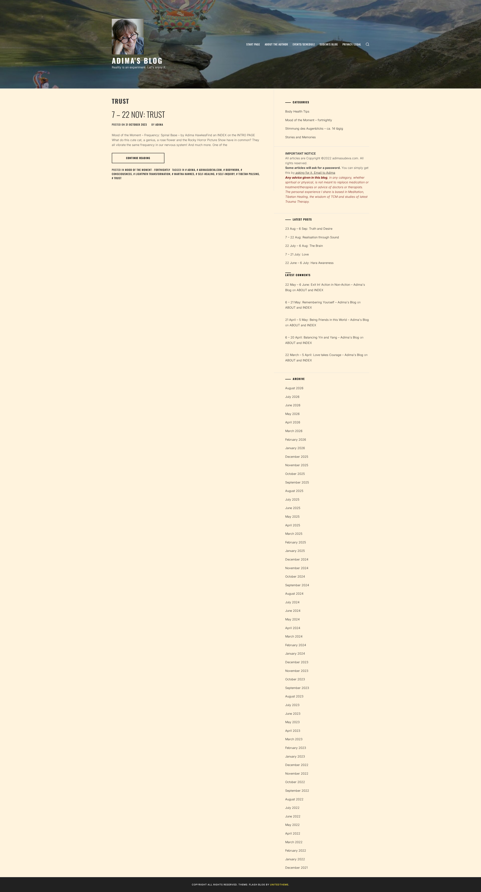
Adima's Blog (137, 60)
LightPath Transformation (153, 174)
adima (159, 124)
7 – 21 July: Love (297, 254)
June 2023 (292, 713)
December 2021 (296, 867)
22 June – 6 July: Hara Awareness (309, 263)
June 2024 (292, 611)
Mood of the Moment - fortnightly (147, 170)
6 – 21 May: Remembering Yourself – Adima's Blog (320, 302)
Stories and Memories (300, 137)
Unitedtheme (279, 884)
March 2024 (294, 636)
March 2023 (294, 739)
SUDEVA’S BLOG (329, 44)
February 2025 (295, 542)
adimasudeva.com (210, 170)
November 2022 (296, 773)
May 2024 (292, 619)
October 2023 (295, 679)
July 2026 (292, 397)
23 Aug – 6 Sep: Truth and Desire (308, 228)
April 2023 (292, 731)
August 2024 (294, 593)
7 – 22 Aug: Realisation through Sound (312, 237)
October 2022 (295, 782)
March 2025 (293, 534)
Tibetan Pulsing (248, 174)
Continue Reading (138, 158)
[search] (367, 44)
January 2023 (295, 756)
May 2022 (292, 825)
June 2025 (292, 508)
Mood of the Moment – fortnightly (308, 120)
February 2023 (295, 748)
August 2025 (294, 491)
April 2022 (292, 833)
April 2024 (292, 628)
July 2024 (292, 602)
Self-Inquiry (226, 174)
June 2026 (292, 405)
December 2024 (296, 559)
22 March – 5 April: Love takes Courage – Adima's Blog (324, 355)
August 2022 (294, 799)
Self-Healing (206, 174)
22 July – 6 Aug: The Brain (304, 246)
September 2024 (297, 585)
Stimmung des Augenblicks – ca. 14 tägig (314, 128)
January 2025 (295, 551)
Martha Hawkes (184, 174)
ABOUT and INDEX (310, 290)
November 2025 (296, 465)
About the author (276, 44)
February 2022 (295, 850)
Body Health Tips (297, 111)
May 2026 (292, 414)
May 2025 (292, 516)
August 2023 (294, 696)
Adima (191, 170)
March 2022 (294, 842)
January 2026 (295, 448)
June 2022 (292, 816)
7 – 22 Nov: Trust (138, 114)
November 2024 (296, 568)
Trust (118, 178)
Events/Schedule (304, 44)
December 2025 (296, 456)
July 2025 (292, 499)
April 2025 (292, 525)
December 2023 (296, 662)
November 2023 (296, 671)
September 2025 (297, 482)
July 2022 (292, 808)
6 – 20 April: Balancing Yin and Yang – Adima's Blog (322, 337)
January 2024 (295, 653)
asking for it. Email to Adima (315, 172)
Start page (253, 44)
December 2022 (296, 765)
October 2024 (295, 576)
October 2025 (295, 474)
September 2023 (297, 688)
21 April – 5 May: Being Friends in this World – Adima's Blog (327, 320)
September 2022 (297, 790)
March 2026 (294, 431)
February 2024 (295, 645)
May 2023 (292, 722)
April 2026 (292, 422)
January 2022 (295, 859)
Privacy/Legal (352, 44)
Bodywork (232, 170)
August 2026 (294, 388)
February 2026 (295, 439)
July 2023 (292, 705)
